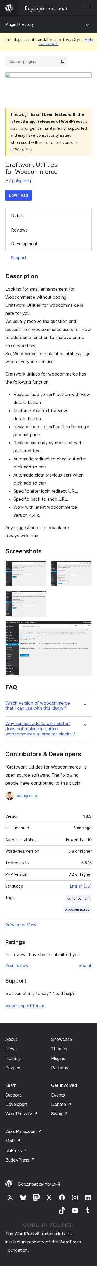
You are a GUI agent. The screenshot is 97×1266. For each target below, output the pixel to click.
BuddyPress (20, 1160)
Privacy (12, 1067)
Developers (16, 1104)
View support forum (24, 1005)
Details (18, 215)
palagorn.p (22, 180)
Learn (10, 1085)
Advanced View (21, 924)
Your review (17, 965)
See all (85, 965)
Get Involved (64, 1085)
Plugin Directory (19, 24)
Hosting (13, 1058)
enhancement (78, 898)
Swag (59, 1113)
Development (24, 243)
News (11, 1048)
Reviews (19, 230)
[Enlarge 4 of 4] (84, 628)
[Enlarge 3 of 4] (39, 598)
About (11, 1039)
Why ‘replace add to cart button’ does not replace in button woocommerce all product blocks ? (40, 728)
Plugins (58, 1058)
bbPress (16, 1150)
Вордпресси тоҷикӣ (39, 1184)
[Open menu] (88, 8)
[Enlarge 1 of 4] (39, 567)
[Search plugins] (62, 61)
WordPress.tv (21, 1113)
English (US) (81, 886)
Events (58, 1095)
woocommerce (77, 909)
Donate (61, 1104)
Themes (59, 1048)
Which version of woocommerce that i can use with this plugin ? (37, 706)
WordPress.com (23, 1131)
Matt (12, 1141)
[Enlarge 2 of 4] (84, 567)
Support (18, 257)
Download (18, 195)
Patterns (59, 1067)
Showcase (61, 1039)
